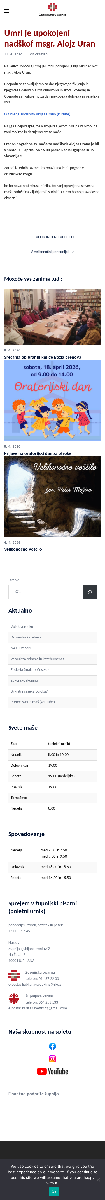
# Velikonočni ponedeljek (50, 252)
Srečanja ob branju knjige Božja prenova (42, 357)
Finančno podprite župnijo (33, 1094)
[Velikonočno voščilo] (52, 496)
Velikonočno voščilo (23, 549)
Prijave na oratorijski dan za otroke (37, 453)
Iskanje (13, 580)
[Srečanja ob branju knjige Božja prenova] (52, 317)
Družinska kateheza (26, 637)
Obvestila (39, 54)
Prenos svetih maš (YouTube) (33, 702)
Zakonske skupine (24, 681)
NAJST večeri (21, 648)
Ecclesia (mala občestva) (30, 670)
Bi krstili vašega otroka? (29, 691)
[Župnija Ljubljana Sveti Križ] (52, 11)
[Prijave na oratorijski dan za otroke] (52, 401)
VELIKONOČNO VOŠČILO (55, 237)
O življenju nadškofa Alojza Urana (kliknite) (37, 114)
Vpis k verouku (22, 627)
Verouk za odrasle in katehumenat (37, 659)
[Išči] (90, 592)
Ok (54, 1191)
